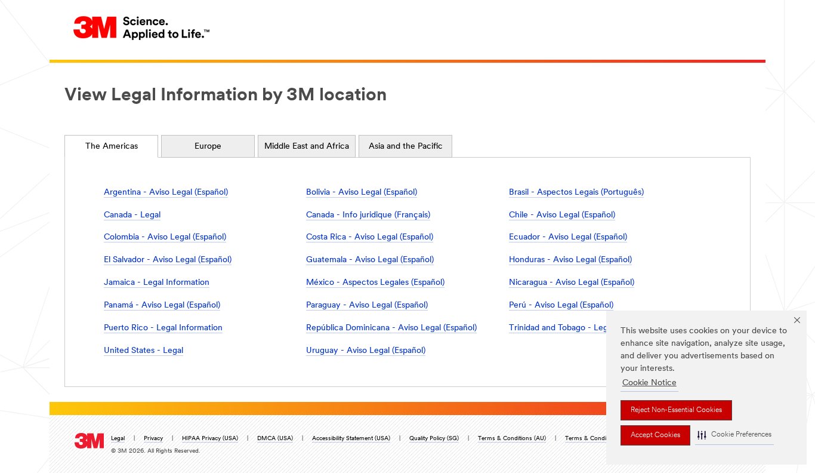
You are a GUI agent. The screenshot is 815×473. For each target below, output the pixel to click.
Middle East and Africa (306, 146)
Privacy (153, 438)
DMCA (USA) (275, 438)
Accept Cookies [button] (655, 435)
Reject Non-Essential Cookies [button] (676, 410)
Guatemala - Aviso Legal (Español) (370, 260)
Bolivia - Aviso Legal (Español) (361, 192)
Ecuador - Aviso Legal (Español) (568, 237)
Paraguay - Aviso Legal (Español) (367, 305)
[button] (734, 435)
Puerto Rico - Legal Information (163, 328)
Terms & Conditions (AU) (512, 438)
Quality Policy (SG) (434, 438)
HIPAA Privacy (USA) (210, 438)
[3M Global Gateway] (142, 28)
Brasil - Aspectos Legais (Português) (576, 192)
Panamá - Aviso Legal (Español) (162, 305)
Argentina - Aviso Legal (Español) (166, 192)
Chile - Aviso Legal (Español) (562, 215)
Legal (118, 438)
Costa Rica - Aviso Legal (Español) (369, 237)
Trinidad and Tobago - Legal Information (584, 328)
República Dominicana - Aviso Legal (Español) (391, 328)
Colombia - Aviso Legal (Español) (165, 237)
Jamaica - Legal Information (156, 282)
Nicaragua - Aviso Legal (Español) (571, 282)
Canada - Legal (132, 215)
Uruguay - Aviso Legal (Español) (365, 350)
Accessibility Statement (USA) (351, 438)
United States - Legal (143, 350)
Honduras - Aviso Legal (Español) (570, 260)
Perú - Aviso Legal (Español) (561, 305)
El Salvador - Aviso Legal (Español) (167, 260)
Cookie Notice (649, 383)
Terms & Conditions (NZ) (599, 438)
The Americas (111, 146)
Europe (208, 146)
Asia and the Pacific (406, 146)
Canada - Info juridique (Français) (368, 215)
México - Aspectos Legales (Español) (375, 282)
